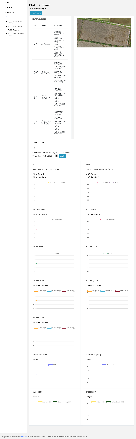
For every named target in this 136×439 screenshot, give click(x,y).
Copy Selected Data (64, 183)
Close (77, 183)
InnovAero (24, 437)
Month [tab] (44, 142)
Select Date (37, 156)
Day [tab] (35, 142)
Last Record (37, 13)
